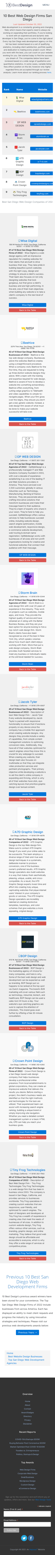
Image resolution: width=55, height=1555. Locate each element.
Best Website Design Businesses (25, 1356)
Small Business (27, 1477)
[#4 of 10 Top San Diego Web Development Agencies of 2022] (27, 578)
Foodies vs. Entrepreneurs (27, 1450)
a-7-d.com (42, 161)
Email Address (11, 1520)
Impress (33, 1549)
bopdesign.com (42, 173)
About (27, 1405)
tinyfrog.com (42, 193)
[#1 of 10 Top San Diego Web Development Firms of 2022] (27, 226)
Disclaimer (27, 1424)
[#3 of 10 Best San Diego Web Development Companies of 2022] (27, 442)
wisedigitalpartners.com (42, 99)
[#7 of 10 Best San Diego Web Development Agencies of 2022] (27, 941)
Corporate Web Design (28, 1473)
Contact (27, 1409)
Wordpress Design (27, 1481)
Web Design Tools (43, 1500)
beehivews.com (42, 111)
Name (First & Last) (13, 1509)
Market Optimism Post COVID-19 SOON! (27, 1447)
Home (10, 1353)
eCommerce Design (27, 1488)
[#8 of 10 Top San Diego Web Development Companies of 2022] (27, 1046)
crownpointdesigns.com (42, 183)
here (49, 72)
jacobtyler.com (42, 148)
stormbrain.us (42, 136)
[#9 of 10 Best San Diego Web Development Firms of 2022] (27, 1155)
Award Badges (27, 1412)
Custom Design (27, 1485)
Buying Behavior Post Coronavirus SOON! (27, 1443)
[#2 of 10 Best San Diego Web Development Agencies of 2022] (27, 328)
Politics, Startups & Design (27, 1454)
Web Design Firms (27, 1470)
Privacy (27, 1420)
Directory (28, 1416)
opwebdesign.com (42, 124)
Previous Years (26, 1332)
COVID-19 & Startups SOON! (27, 1439)
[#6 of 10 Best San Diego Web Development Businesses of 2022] (27, 817)
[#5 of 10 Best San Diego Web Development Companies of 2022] (27, 687)
